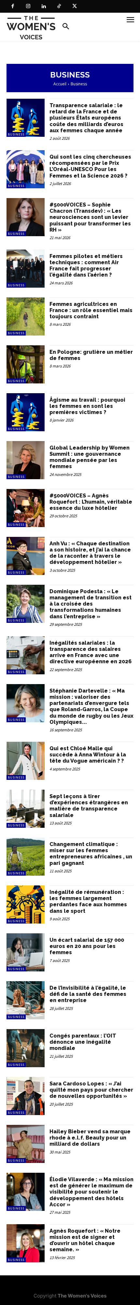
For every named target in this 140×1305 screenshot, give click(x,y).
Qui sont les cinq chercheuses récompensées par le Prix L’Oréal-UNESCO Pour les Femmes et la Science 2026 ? (90, 166)
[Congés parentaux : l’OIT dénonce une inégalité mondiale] (26, 1048)
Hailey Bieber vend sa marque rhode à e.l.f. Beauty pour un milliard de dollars (90, 1137)
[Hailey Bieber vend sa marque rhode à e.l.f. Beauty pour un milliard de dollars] (26, 1144)
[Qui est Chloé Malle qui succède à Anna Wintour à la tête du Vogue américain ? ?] (26, 761)
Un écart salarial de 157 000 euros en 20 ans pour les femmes (86, 946)
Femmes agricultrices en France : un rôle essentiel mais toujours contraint (91, 310)
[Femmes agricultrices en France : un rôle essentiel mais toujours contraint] (26, 316)
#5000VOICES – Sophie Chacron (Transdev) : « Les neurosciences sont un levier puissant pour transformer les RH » (90, 217)
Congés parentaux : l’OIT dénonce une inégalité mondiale (82, 1042)
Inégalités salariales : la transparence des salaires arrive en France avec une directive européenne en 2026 (90, 652)
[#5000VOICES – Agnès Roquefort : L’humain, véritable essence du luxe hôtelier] (26, 508)
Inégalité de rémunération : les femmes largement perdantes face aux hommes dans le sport (88, 901)
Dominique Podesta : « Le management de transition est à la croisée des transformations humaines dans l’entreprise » (90, 604)
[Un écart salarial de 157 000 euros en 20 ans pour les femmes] (26, 952)
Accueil (59, 84)
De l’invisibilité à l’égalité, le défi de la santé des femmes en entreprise (87, 994)
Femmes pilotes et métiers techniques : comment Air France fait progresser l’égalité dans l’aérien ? (86, 265)
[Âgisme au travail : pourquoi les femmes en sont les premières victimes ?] (26, 412)
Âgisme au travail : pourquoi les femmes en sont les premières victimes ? (87, 406)
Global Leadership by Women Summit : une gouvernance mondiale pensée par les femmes (89, 457)
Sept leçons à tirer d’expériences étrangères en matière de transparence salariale (88, 805)
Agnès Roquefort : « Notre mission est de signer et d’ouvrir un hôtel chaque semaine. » (84, 1240)
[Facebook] (13, 6)
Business (16, 134)
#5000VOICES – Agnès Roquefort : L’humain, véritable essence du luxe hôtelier (90, 502)
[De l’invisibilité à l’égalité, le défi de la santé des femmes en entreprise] (26, 1000)
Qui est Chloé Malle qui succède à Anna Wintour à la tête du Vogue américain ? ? (87, 754)
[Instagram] (28, 6)
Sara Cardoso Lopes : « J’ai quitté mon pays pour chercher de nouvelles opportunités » (91, 1090)
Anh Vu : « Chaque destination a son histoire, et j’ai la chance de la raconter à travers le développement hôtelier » (90, 553)
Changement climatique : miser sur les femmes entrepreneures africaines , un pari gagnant (90, 853)
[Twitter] (74, 6)
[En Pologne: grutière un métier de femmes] (26, 364)
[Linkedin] (43, 6)
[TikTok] (59, 6)
